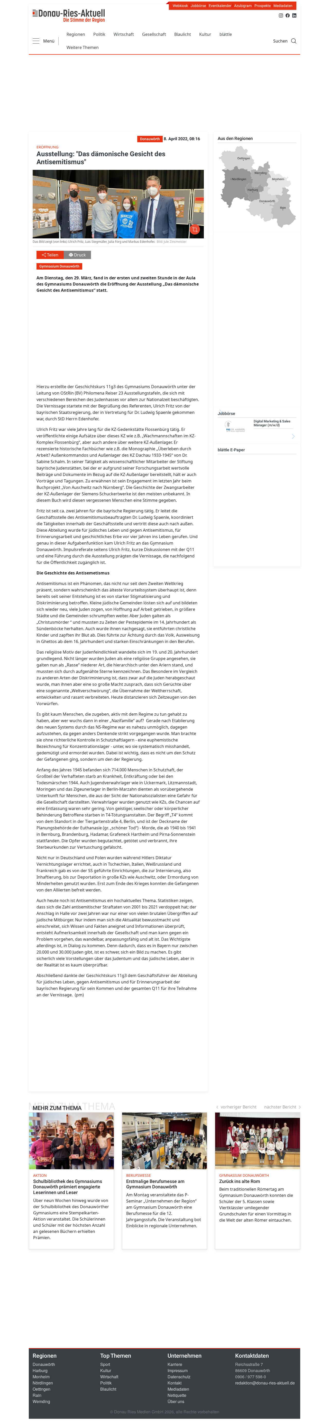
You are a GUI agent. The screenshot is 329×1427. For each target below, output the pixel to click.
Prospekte (262, 6)
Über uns (176, 1401)
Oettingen (41, 1389)
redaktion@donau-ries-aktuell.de (265, 1383)
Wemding (41, 1401)
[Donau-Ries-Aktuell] (69, 16)
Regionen (76, 34)
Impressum (178, 1370)
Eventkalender (220, 6)
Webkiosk (180, 6)
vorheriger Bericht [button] (239, 1107)
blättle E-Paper (231, 449)
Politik (99, 34)
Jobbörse (198, 6)
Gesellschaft (154, 34)
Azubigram (243, 6)
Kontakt (174, 1383)
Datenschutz (179, 1377)
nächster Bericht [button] (280, 1107)
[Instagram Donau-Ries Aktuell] (281, 15)
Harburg (40, 1370)
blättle (226, 34)
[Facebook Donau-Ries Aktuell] (288, 15)
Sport (105, 1364)
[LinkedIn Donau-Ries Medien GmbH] (294, 15)
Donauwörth (44, 1364)
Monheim (41, 1377)
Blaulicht (182, 34)
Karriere (175, 1364)
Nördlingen (43, 1383)
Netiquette (177, 1395)
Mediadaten (283, 6)
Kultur (205, 34)
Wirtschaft (124, 34)
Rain (37, 1395)
